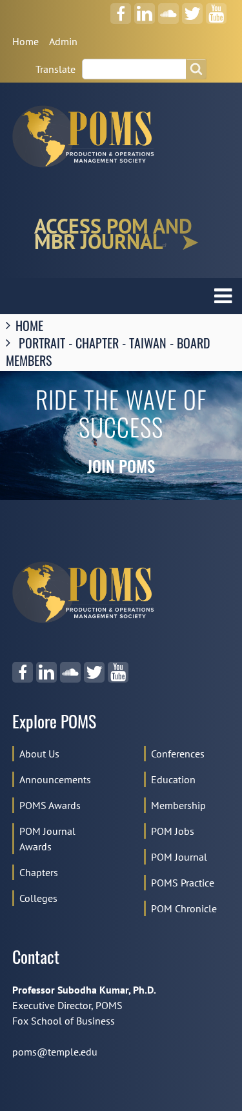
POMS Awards (50, 805)
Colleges (38, 898)
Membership (178, 805)
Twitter (192, 9)
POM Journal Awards (47, 839)
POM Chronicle (184, 908)
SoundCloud (168, 9)
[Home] (88, 136)
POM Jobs (172, 831)
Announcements (55, 779)
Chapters (38, 872)
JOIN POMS (121, 469)
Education (173, 779)
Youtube (216, 9)
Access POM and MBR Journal (113, 234)
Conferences (178, 753)
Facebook (120, 9)
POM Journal (179, 856)
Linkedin (145, 9)
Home (25, 41)
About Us (39, 753)
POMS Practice (182, 882)
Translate (55, 69)
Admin (63, 41)
